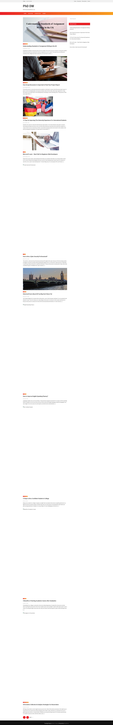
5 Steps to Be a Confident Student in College (36, 498)
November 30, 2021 (27, 87)
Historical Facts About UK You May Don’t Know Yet (37, 294)
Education (79, 1)
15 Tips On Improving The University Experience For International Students (44, 120)
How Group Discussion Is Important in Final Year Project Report (41, 85)
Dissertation (84, 1)
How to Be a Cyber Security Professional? (35, 256)
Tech (24, 254)
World (24, 291)
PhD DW (28, 6)
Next (31, 717)
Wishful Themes (55, 723)
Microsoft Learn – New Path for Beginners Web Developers (40, 154)
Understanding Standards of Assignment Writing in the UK (40, 46)
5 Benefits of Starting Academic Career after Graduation (39, 601)
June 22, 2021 (26, 398)
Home (75, 1)
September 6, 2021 (27, 156)
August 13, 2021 (26, 296)
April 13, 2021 (26, 603)
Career (88, 1)
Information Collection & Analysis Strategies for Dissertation (41, 704)
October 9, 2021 (26, 122)
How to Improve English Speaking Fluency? (35, 396)
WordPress (66, 723)
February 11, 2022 (27, 48)
